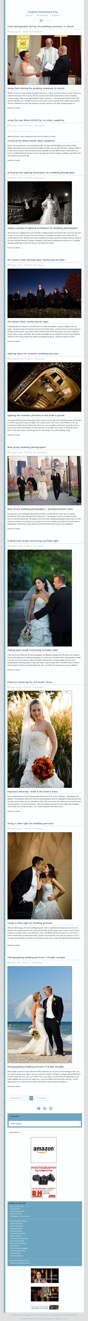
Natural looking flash (16, 1223)
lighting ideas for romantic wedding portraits (33, 353)
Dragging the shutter (16, 1228)
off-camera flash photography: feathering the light (36, 260)
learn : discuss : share (42, 15)
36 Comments (40, 125)
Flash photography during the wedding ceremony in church (41, 26)
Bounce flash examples (17, 1241)
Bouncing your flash (16, 1231)
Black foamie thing (15, 1214)
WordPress (58, 1318)
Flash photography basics (17, 1251)
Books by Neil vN (15, 1209)
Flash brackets (14, 1246)
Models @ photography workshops (20, 1263)
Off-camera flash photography (19, 1248)
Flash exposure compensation (19, 1238)
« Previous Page (14, 1098)
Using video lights (15, 1253)
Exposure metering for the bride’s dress (30, 682)
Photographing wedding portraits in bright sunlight (36, 957)
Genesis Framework (46, 1318)
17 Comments (40, 265)
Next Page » (43, 1098)
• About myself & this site (16, 1206)
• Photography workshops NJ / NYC (19, 1260)
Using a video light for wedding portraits (31, 823)
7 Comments (39, 546)
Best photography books (17, 1211)
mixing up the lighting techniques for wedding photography (41, 172)
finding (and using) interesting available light (33, 541)
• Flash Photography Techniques (18, 1221)
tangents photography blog (43, 12)
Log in (65, 1318)
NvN (35, 1318)
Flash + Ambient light (16, 1226)
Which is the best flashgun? (18, 1243)
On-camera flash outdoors (18, 1233)
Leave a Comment (41, 452)
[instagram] (44, 1108)
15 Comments (41, 359)
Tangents (43, 5)
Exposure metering (15, 1236)
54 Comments (39, 687)
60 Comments (38, 963)
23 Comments (40, 178)
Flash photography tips (17, 1256)
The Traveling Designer (69, 1315)
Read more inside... (14, 108)
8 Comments (38, 829)
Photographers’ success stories (19, 1216)
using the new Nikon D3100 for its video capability (36, 120)
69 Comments (39, 32)
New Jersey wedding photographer (27, 447)
